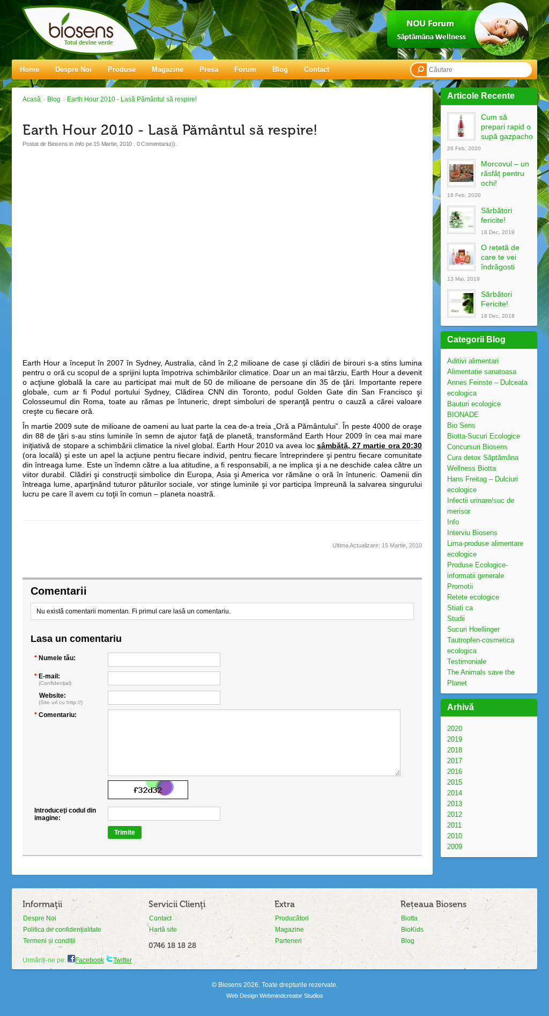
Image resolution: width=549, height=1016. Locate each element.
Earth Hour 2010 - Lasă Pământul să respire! (132, 99)
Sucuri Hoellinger (473, 629)
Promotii (460, 586)
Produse (122, 69)
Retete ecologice (473, 597)
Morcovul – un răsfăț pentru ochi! (505, 173)
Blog (280, 69)
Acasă (32, 99)
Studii (456, 619)
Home (29, 69)
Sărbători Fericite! (496, 299)
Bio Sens (461, 425)
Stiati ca (460, 608)
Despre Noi (73, 69)
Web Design (242, 995)
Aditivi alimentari (473, 361)
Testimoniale (466, 661)
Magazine (167, 69)
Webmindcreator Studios (291, 995)
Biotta (409, 918)
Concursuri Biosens (477, 447)
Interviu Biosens (472, 533)
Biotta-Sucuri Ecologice (483, 436)
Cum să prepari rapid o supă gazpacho (507, 127)
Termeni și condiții (49, 941)
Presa (208, 69)
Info (453, 522)
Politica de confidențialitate (62, 929)
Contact (316, 69)
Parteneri (288, 941)
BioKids (412, 929)
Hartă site (163, 929)
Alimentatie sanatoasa (481, 372)
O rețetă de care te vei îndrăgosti (500, 257)
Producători (292, 918)
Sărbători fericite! (496, 215)
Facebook (89, 960)
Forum (245, 69)
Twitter (122, 960)
